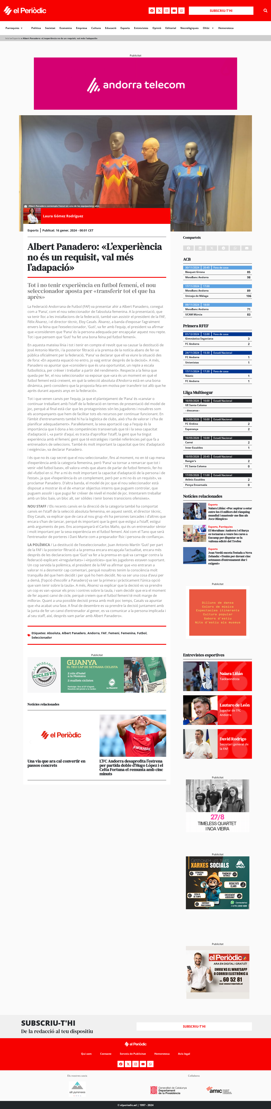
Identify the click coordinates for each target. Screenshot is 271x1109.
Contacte (105, 1054)
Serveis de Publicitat (133, 1054)
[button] (265, 10)
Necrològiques (189, 28)
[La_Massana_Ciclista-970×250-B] (97, 691)
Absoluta (53, 633)
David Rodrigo (233, 739)
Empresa (81, 28)
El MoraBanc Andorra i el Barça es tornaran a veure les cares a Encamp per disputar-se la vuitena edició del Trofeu (228, 535)
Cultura (96, 28)
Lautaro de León (235, 705)
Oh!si (206, 28)
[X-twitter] (159, 10)
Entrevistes (141, 28)
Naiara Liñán (231, 673)
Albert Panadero (74, 633)
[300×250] (217, 637)
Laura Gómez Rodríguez (63, 216)
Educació (110, 28)
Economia (65, 28)
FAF (104, 633)
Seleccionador (42, 637)
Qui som (86, 1054)
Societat (50, 28)
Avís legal (184, 1054)
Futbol (142, 633)
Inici (7, 38)
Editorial (170, 28)
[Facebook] (152, 10)
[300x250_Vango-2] (217, 908)
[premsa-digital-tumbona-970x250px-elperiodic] (135, 108)
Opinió (156, 28)
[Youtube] (174, 10)
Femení (113, 633)
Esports (125, 28)
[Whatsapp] (181, 10)
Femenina (128, 633)
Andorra (93, 633)
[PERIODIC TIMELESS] (217, 831)
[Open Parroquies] (21, 28)
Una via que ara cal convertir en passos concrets (56, 763)
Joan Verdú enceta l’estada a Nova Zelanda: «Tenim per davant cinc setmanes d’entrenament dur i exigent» (230, 557)
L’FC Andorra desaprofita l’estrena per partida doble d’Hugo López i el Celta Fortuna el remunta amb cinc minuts (131, 767)
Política (36, 28)
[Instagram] (166, 10)
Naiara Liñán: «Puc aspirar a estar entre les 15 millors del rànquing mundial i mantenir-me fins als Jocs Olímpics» (230, 513)
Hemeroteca (226, 28)
